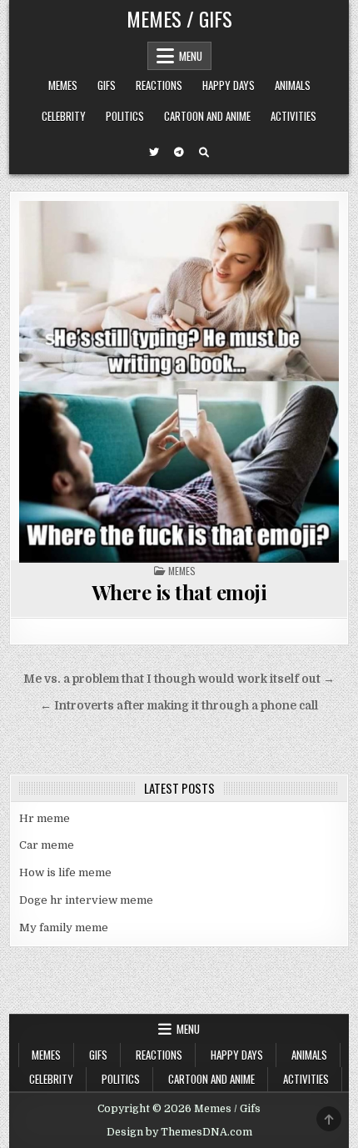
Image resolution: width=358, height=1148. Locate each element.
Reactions (159, 85)
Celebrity (64, 116)
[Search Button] (204, 152)
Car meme (46, 845)
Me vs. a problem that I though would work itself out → (179, 679)
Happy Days (228, 85)
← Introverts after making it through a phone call (179, 705)
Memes (62, 85)
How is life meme (65, 872)
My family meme (63, 927)
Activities (293, 116)
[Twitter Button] (154, 152)
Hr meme (44, 818)
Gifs (106, 85)
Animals (293, 85)
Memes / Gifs (179, 18)
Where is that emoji (179, 592)
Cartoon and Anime (207, 116)
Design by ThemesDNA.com (179, 1132)
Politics (125, 116)
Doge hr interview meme (86, 900)
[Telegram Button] (179, 152)
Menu (190, 56)
